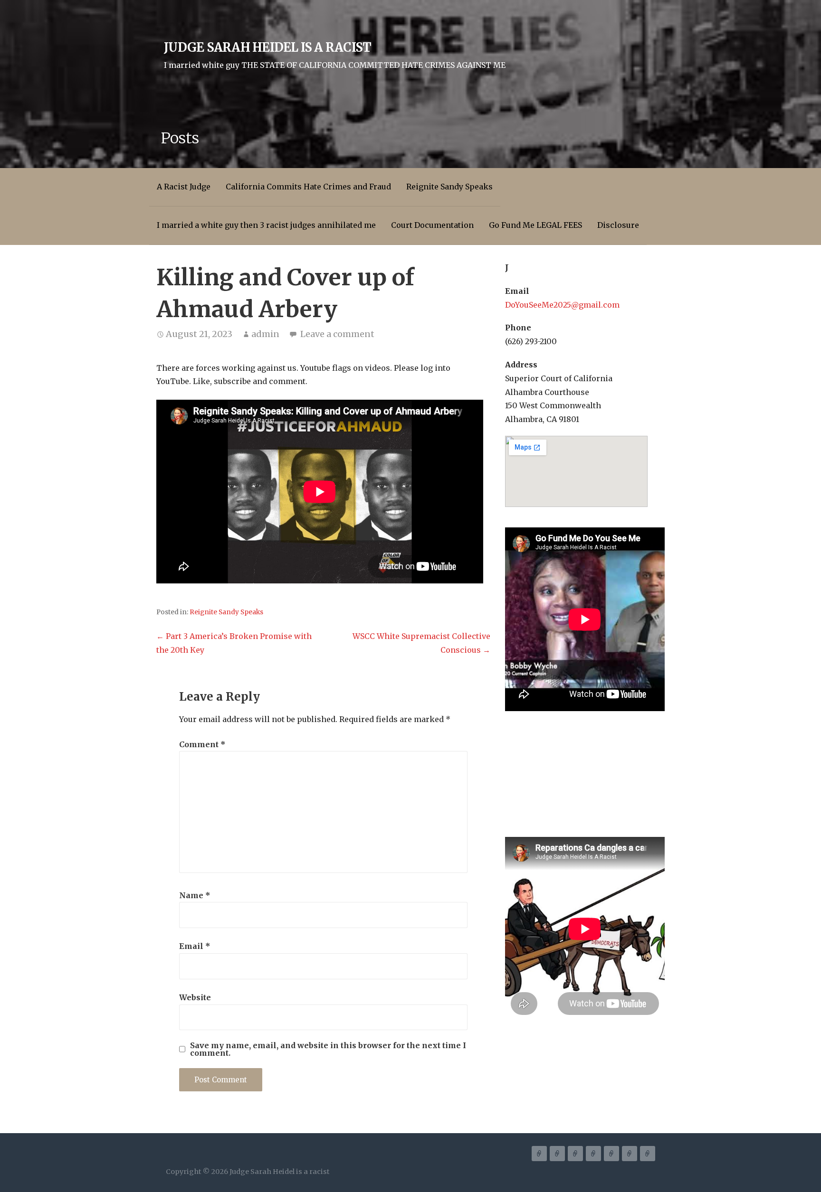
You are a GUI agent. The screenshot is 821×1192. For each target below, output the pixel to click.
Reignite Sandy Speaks (449, 186)
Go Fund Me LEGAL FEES (535, 225)
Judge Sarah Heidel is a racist (267, 47)
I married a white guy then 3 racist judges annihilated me (266, 225)
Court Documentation (432, 225)
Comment (202, 744)
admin (265, 334)
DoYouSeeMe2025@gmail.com (562, 305)
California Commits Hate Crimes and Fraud (308, 186)
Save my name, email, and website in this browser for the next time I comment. (328, 1049)
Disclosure (618, 225)
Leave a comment (337, 334)
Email (194, 946)
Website (195, 997)
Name (194, 895)
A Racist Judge (183, 186)
